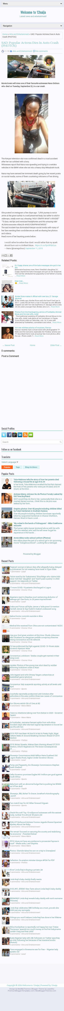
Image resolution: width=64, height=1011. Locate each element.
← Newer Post (8, 345)
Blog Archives (31, 467)
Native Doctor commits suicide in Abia (26, 616)
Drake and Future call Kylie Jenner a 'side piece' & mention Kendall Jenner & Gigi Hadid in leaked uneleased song (34, 608)
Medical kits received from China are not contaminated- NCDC (36, 626)
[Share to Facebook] (11, 255)
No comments (42, 51)
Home (5, 34)
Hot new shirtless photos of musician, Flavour (33, 328)
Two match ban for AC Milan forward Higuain (29, 803)
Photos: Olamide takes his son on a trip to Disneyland (32, 851)
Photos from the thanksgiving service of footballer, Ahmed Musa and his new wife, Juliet (38, 313)
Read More (21, 276)
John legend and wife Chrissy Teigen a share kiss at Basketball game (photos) (32, 676)
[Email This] (2, 255)
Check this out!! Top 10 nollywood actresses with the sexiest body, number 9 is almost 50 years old (35, 814)
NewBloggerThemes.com (46, 991)
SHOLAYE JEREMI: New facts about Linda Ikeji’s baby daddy (35, 889)
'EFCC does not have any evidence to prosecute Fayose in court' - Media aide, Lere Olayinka (34, 842)
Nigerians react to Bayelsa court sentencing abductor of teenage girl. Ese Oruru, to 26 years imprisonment (34, 598)
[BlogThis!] (5, 255)
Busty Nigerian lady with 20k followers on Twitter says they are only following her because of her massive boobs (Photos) (35, 940)
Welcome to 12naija (33, 12)
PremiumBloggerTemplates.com (21, 991)
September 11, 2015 (34, 248)
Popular (7, 467)
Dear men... (19, 281)
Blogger (37, 554)
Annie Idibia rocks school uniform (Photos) (32, 538)
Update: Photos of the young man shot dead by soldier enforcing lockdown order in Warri (33, 666)
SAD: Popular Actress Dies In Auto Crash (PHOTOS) (30, 44)
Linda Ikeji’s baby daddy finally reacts (26, 879)
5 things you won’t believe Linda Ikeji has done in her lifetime (35, 917)
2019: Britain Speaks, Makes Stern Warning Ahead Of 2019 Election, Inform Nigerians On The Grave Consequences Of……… (35, 746)
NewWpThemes (24, 989)
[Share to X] (8, 255)
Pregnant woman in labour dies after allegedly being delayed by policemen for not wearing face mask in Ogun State (35, 568)
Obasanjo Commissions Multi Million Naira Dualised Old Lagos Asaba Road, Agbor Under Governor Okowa (33, 756)
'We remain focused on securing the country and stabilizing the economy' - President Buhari (35, 833)
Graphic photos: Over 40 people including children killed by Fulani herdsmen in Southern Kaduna (38, 510)
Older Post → (56, 345)
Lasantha (50, 989)
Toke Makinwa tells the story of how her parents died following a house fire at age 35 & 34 (36, 480)
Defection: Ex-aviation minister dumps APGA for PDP (32, 860)
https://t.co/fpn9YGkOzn (45, 245)
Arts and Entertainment (19, 34)
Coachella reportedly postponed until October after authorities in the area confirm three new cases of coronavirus (36, 695)
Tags (18, 467)
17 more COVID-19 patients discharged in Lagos (30, 587)
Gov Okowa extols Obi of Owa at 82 (25, 703)
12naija (54, 985)
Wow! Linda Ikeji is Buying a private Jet (26, 870)
